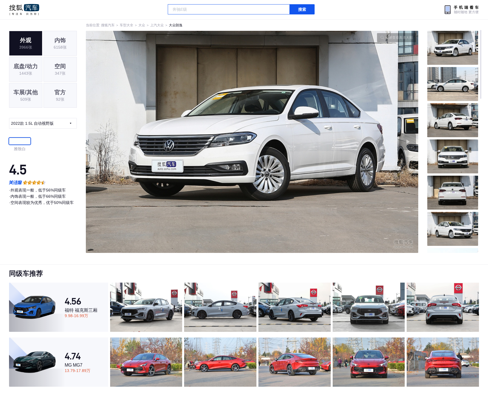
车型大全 (126, 25)
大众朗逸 (175, 25)
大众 (141, 25)
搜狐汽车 (24, 9)
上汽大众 (157, 25)
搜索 (302, 9)
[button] (169, 142)
